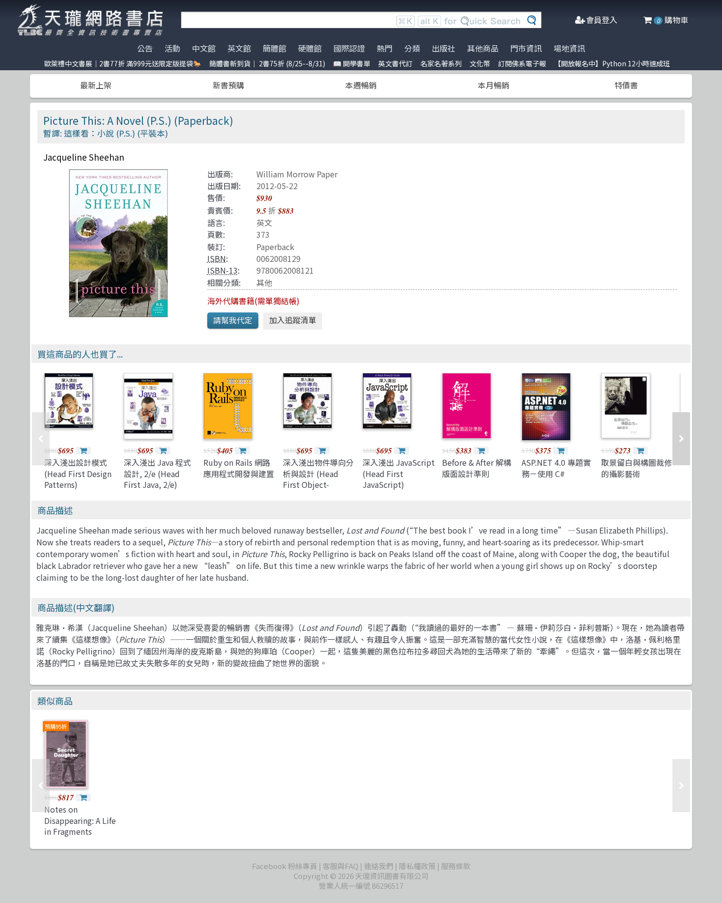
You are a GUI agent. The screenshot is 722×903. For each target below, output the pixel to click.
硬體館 (310, 48)
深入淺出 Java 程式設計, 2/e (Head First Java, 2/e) (157, 473)
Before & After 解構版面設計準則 (476, 467)
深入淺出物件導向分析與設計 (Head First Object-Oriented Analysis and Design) (318, 484)
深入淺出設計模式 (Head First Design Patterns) (77, 473)
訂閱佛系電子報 (522, 63)
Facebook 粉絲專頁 (284, 866)
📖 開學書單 (351, 63)
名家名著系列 (441, 63)
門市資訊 (526, 48)
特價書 (626, 85)
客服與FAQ (341, 866)
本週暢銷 (361, 85)
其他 (264, 282)
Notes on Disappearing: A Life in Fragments (80, 820)
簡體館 (274, 48)
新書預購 (228, 85)
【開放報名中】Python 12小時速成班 (612, 63)
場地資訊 (569, 48)
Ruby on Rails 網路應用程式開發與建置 (238, 467)
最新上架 (95, 85)
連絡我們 (378, 866)
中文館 (204, 48)
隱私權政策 (417, 866)
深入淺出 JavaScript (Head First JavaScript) (398, 473)
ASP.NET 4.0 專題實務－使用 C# (556, 467)
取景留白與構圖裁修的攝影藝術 (636, 467)
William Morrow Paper (296, 174)
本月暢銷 (493, 85)
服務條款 (456, 866)
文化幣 (480, 63)
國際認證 (349, 48)
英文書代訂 (395, 63)
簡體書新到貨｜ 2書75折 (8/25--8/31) (267, 63)
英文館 (239, 48)
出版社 (443, 48)
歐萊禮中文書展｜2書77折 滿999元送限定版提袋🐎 (122, 63)
